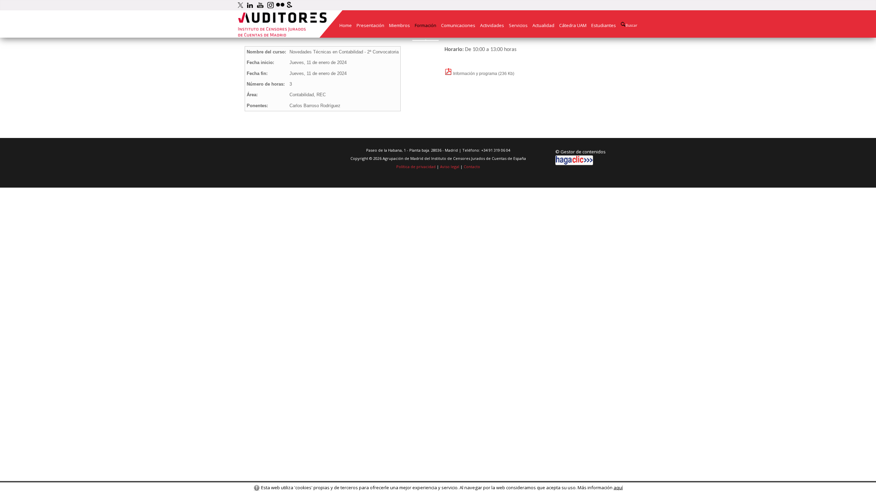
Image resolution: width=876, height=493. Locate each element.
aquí (618, 487)
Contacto (472, 166)
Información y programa (474, 73)
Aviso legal (449, 166)
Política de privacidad (416, 166)
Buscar (631, 25)
